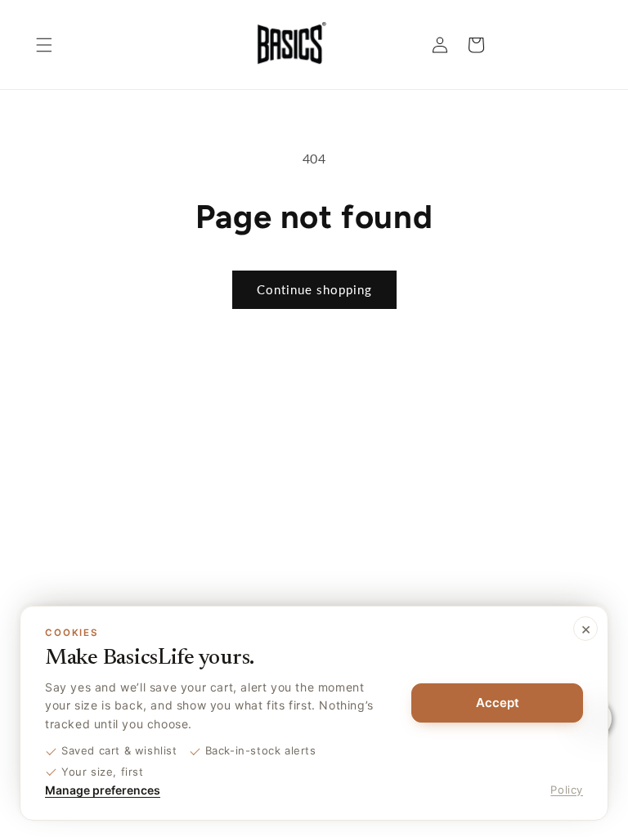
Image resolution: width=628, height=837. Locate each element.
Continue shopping (314, 289)
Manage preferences (102, 790)
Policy (566, 789)
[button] (44, 45)
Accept (497, 702)
